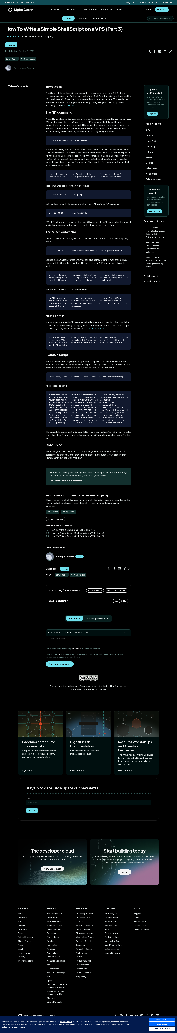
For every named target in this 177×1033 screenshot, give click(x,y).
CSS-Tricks (81, 921)
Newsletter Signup (84, 949)
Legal (20, 949)
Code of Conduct (83, 973)
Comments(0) (74, 618)
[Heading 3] (73, 633)
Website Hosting (112, 925)
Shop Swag (81, 976)
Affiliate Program (25, 941)
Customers (22, 929)
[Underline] (54, 633)
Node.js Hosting (112, 937)
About (20, 913)
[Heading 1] (68, 633)
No (124, 601)
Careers (142, 2)
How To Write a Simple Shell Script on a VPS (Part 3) (77, 536)
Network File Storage (56, 973)
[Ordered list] (79, 633)
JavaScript (151, 146)
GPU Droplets (53, 917)
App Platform (52, 953)
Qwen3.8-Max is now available (17, 2)
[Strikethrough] (57, 633)
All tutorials (151, 173)
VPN (107, 929)
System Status (140, 925)
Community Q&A (83, 917)
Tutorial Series (12, 36)
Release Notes (82, 969)
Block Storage (53, 969)
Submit (32, 810)
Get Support (153, 2)
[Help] (128, 633)
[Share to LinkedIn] (159, 51)
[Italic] (52, 633)
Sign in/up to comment (60, 664)
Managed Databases (56, 961)
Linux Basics (152, 141)
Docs (134, 2)
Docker (149, 163)
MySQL (149, 157)
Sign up (160, 9)
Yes (116, 601)
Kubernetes (151, 168)
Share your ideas (141, 929)
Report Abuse (140, 921)
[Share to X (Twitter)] (149, 51)
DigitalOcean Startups (85, 933)
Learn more (76, 770)
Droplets (50, 941)
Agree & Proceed (162, 1020)
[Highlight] (65, 633)
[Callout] (84, 633)
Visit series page (55, 519)
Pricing (79, 957)
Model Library (53, 937)
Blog (128, 2)
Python (149, 152)
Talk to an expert (154, 179)
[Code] (90, 633)
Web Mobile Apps (112, 941)
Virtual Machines (112, 949)
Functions (51, 949)
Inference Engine (54, 925)
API (48, 976)
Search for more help (116, 590)
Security (21, 957)
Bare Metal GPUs (54, 921)
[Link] (60, 633)
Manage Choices (162, 1029)
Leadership (23, 917)
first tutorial (68, 105)
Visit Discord (154, 211)
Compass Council (83, 941)
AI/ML (149, 130)
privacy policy (66, 1022)
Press (20, 945)
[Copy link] (170, 51)
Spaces (50, 965)
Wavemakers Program (85, 937)
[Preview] (125, 633)
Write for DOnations (84, 925)
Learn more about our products (66, 480)
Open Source (82, 945)
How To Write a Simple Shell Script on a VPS (73, 530)
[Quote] (81, 633)
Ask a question (95, 590)
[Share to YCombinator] (165, 51)
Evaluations (52, 933)
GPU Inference (111, 917)
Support (137, 913)
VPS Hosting (110, 921)
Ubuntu (149, 135)
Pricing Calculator (83, 961)
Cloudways (51, 998)
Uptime (50, 980)
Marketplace (81, 953)
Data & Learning (54, 929)
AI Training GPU (111, 913)
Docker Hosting (111, 933)
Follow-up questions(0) (98, 618)
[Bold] (49, 633)
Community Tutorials (84, 913)
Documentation (82, 965)
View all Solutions (112, 953)
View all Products (54, 1002)
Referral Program (25, 937)
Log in (147, 9)
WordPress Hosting (113, 945)
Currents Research (84, 929)
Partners (21, 933)
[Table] (87, 633)
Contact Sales (167, 2)
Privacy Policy (24, 953)
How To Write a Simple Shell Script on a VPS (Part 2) (77, 533)
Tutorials (68, 18)
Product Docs (99, 18)
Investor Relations (25, 961)
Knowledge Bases (55, 913)
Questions (82, 18)
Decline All (162, 1024)
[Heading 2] (71, 633)
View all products (52, 869)
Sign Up (26, 770)
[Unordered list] (76, 633)
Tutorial (11, 45)
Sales (136, 917)
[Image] (62, 633)
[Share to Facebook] (154, 51)
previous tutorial (96, 328)
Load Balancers (53, 957)
